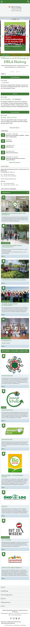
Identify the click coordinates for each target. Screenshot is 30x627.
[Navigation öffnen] (1, 1)
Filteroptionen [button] (6, 192)
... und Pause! (5, 83)
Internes (15, 94)
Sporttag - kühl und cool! (9, 117)
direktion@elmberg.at (16, 615)
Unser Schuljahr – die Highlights (11, 99)
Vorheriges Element (3, 36)
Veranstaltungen (15, 77)
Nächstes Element (27, 36)
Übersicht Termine (14, 162)
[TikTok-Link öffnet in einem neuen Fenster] (19, 618)
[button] (28, 1)
